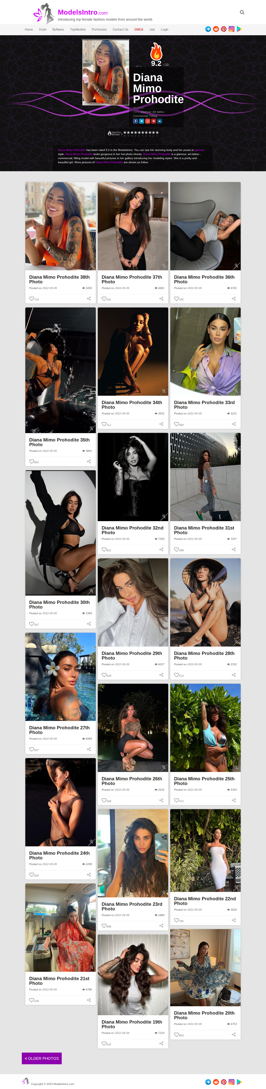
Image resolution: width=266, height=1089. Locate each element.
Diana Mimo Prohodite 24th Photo (59, 855)
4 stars (146, 132)
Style (42, 29)
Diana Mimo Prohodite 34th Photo (132, 405)
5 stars (142, 132)
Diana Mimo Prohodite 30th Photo (59, 605)
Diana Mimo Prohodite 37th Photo (132, 279)
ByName (58, 29)
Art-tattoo (158, 111)
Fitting (153, 115)
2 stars (153, 132)
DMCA (138, 29)
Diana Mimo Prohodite (158, 88)
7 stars (135, 132)
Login (164, 29)
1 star (157, 132)
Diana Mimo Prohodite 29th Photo (132, 656)
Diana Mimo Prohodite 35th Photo (59, 442)
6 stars (139, 132)
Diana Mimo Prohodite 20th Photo (204, 1015)
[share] (135, 121)
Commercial (140, 115)
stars (124, 132)
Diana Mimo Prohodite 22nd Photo (205, 901)
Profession (99, 29)
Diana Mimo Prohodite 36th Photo (204, 279)
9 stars (128, 132)
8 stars (132, 132)
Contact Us (120, 29)
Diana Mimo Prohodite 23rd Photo (132, 906)
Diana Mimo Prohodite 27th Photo (59, 730)
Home (29, 29)
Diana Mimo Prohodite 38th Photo (59, 279)
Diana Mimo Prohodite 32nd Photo (133, 530)
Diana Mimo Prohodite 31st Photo (204, 530)
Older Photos (43, 1058)
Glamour (146, 111)
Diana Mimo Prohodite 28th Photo (204, 656)
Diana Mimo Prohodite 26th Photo (132, 781)
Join (152, 29)
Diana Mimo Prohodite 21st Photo (59, 981)
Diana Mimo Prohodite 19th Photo (132, 1024)
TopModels (78, 29)
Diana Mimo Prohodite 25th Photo (204, 781)
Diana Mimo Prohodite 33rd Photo (204, 405)
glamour (200, 150)
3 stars (149, 132)
